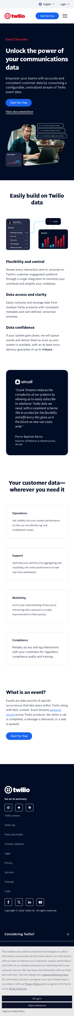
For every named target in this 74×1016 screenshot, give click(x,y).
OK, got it (37, 998)
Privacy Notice (33, 983)
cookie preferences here (55, 974)
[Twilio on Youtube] (40, 902)
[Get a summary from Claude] (29, 807)
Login (63, 4)
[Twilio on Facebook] (8, 902)
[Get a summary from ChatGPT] (8, 807)
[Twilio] (15, 16)
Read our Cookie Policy (14, 1011)
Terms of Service (18, 988)
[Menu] (64, 15)
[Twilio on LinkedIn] (29, 902)
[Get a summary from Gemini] (19, 807)
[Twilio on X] (19, 902)
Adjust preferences (37, 1005)
